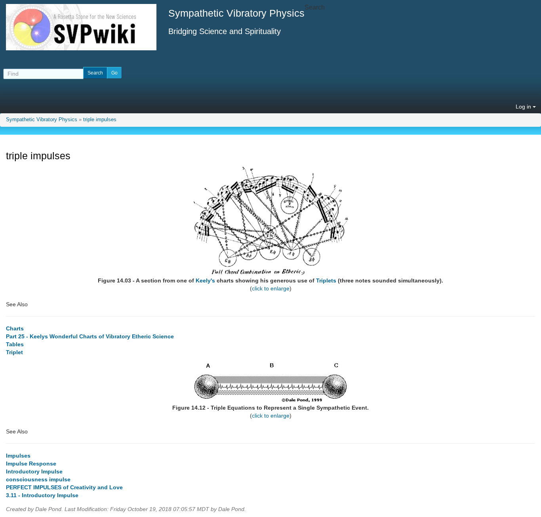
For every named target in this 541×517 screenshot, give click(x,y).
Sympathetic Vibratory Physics (41, 119)
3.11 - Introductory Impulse (42, 495)
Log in (524, 106)
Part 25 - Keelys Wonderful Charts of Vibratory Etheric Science (90, 336)
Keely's (205, 280)
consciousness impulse (38, 479)
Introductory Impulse (34, 471)
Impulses (18, 455)
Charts (15, 328)
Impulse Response (31, 463)
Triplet (14, 352)
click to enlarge (271, 288)
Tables (15, 344)
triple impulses (99, 119)
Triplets (326, 280)
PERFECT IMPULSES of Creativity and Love (64, 487)
